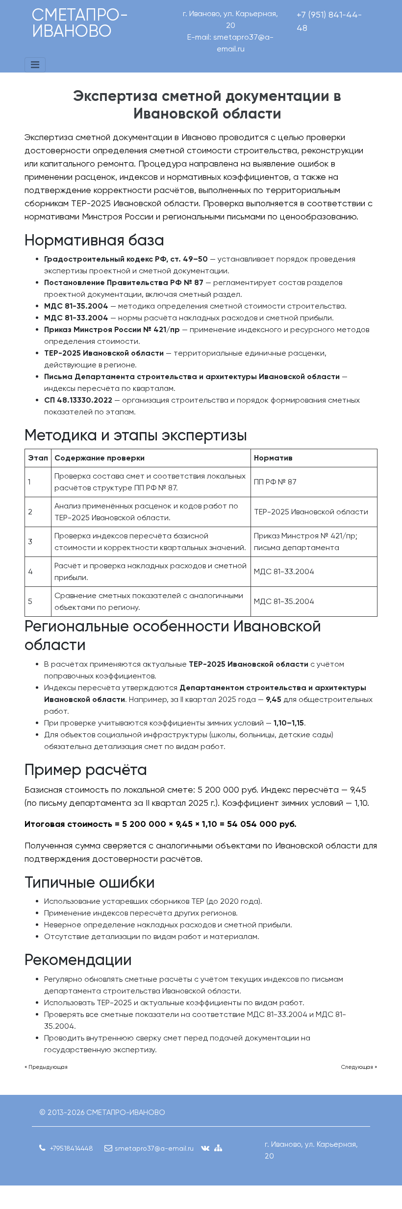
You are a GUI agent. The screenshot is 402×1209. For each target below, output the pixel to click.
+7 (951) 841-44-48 (329, 21)
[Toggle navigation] (35, 65)
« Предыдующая (46, 1067)
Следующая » (359, 1067)
